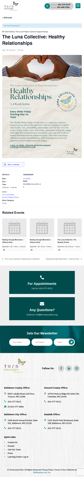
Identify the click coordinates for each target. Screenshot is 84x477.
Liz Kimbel (26, 178)
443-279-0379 (60, 5)
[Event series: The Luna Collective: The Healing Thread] (59, 250)
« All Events (7, 17)
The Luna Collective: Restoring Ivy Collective (22, 259)
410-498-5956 (60, 7)
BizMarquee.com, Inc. (42, 472)
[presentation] (14, 228)
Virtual (4, 203)
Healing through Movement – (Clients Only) (63, 259)
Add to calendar (13, 164)
